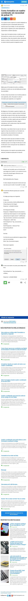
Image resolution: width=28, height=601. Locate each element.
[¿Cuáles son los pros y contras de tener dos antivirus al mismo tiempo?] (14, 547)
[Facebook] (10, 595)
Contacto (17, 591)
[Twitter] (8, 595)
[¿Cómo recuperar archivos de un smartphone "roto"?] (14, 531)
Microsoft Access (5, 7)
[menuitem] (5, 19)
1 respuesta (6, 344)
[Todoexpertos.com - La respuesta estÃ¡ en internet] (9, 1)
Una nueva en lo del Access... (9, 484)
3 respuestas (6, 480)
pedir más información (9, 322)
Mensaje (3, 470)
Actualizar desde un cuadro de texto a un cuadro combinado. (13, 364)
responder (12, 321)
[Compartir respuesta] (25, 282)
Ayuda (11, 591)
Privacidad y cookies (7, 593)
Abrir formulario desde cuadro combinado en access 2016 (13, 380)
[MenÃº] (2, 2)
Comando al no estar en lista (9, 455)
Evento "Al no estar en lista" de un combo (13, 499)
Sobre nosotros (6, 591)
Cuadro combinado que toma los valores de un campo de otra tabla (13, 396)
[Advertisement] (14, 59)
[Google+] (12, 595)
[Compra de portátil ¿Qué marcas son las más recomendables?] (14, 577)
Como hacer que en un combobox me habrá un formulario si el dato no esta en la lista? (14, 349)
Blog (14, 591)
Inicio (2, 591)
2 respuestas (6, 359)
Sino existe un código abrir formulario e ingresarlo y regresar (13, 333)
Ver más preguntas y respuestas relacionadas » (14, 514)
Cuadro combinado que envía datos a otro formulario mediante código (13, 440)
